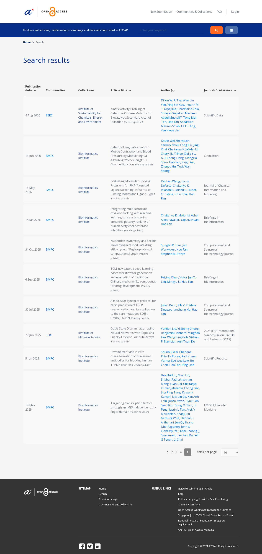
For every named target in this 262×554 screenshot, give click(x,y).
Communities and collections (115, 504)
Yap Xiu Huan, (190, 220)
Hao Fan (166, 224)
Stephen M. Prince (173, 254)
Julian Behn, (169, 305)
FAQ (219, 12)
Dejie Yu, (190, 154)
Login (235, 12)
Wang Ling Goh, (178, 337)
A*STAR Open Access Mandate (196, 529)
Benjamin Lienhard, (174, 333)
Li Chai (178, 439)
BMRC (50, 156)
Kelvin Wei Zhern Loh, (175, 141)
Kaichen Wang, (171, 181)
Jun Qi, (180, 422)
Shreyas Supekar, (173, 113)
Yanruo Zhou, (170, 145)
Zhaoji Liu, (184, 414)
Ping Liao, (188, 162)
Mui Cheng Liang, (173, 158)
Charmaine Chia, (188, 109)
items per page (207, 452)
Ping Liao (188, 365)
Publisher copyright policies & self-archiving (203, 499)
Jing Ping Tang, (171, 392)
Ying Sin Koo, (176, 105)
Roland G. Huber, (185, 190)
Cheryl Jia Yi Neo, (172, 154)
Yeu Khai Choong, (186, 431)
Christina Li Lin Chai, (175, 194)
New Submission (161, 12)
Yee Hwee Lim (170, 130)
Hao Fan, (174, 122)
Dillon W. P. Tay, (172, 100)
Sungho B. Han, (171, 245)
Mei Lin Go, (180, 397)
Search (103, 494)
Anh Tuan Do (186, 341)
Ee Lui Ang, (188, 126)
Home (27, 42)
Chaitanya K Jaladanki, (176, 215)
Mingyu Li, (174, 282)
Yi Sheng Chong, (188, 329)
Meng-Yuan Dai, (172, 384)
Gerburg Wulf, (171, 418)
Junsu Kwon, (177, 401)
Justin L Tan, (177, 409)
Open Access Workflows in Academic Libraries (204, 509)
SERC (49, 115)
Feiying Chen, (170, 277)
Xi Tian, (188, 405)
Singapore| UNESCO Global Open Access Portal (205, 515)
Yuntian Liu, (169, 329)
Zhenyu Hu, (169, 166)
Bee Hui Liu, (169, 375)
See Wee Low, (180, 361)
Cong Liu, (186, 145)
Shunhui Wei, (170, 352)
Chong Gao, (192, 388)
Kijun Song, (175, 405)
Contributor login (108, 499)
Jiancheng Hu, (182, 309)
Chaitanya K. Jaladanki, (183, 149)
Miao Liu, (184, 375)
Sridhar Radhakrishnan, (176, 379)
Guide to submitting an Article (195, 488)
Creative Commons (189, 504)
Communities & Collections (194, 12)
